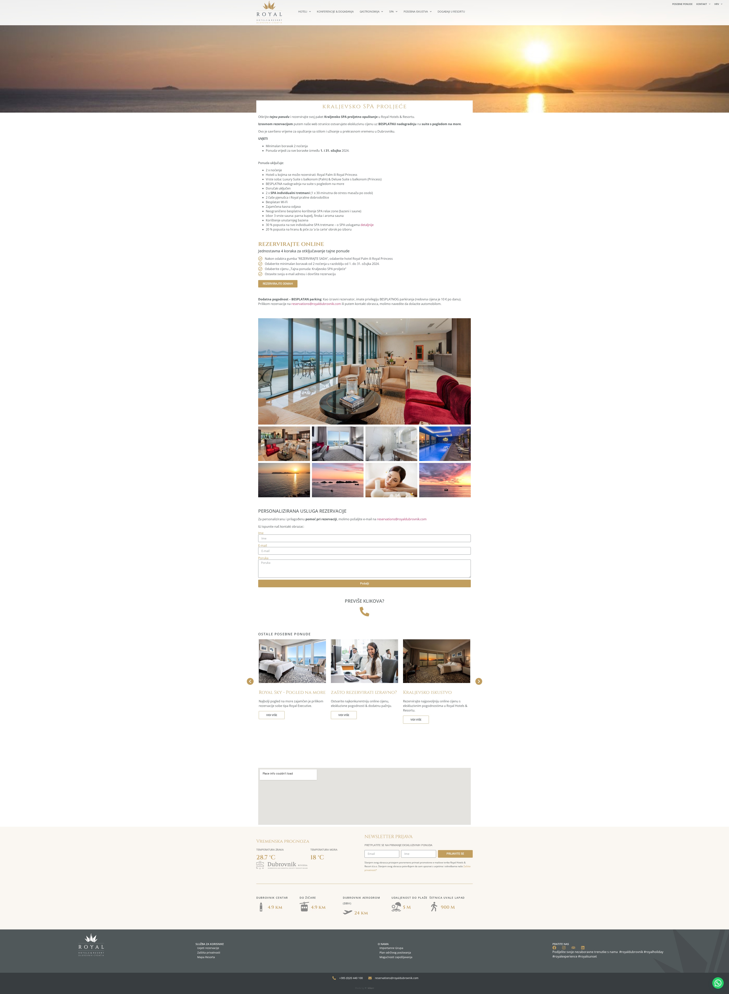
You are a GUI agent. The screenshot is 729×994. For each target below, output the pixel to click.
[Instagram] (564, 948)
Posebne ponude (682, 4)
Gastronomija (369, 11)
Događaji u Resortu (451, 11)
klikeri (371, 988)
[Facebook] (554, 948)
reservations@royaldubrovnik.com (316, 304)
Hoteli (302, 11)
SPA (391, 11)
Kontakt (701, 4)
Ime (261, 533)
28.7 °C (265, 857)
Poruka (263, 558)
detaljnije (367, 225)
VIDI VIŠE (271, 715)
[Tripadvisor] (573, 948)
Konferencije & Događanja (335, 11)
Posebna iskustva (416, 11)
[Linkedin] (583, 948)
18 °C (317, 857)
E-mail (262, 545)
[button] (718, 983)
